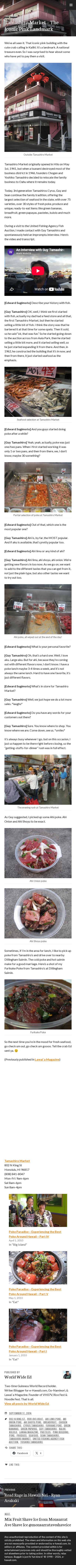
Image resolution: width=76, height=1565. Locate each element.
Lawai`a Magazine (47, 1059)
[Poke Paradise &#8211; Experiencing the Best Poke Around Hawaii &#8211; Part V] (38, 1267)
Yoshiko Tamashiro (31, 1442)
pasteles (45, 1432)
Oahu (13, 16)
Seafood (33, 1435)
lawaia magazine (28, 1432)
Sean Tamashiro (49, 1435)
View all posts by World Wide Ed (26, 1403)
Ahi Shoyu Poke (33, 1422)
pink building (61, 1432)
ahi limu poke (53, 1419)
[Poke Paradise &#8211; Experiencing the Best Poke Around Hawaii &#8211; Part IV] (38, 1210)
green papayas (29, 1429)
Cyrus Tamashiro (33, 1425)
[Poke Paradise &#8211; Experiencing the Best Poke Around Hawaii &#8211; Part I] (38, 1325)
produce (22, 1435)
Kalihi (62, 1429)
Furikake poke (54, 1425)
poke (12, 1435)
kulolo (13, 1432)
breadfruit (50, 1422)
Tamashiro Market (20, 1438)
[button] (71, 5)
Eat (6, 16)
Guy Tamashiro (48, 1429)
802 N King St (17, 1419)
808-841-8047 (35, 1419)
